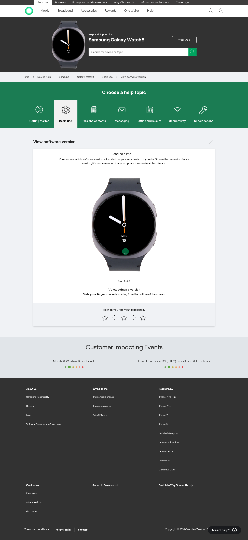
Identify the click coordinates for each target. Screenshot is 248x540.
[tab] (39, 114)
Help (150, 10)
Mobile (44, 10)
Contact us (32, 485)
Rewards (110, 10)
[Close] (211, 141)
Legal (28, 415)
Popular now (166, 388)
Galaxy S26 (164, 460)
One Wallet (131, 10)
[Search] (192, 52)
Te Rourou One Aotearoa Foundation (43, 424)
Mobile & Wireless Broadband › (74, 361)
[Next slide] (140, 281)
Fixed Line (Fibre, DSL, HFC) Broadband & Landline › (174, 361)
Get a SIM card (99, 415)
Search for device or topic (107, 52)
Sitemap (83, 529)
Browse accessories (101, 406)
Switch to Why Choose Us (173, 485)
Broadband (65, 10)
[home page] (29, 11)
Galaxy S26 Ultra (167, 469)
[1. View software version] (124, 224)
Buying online (100, 388)
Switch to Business (102, 485)
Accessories (89, 10)
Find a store (31, 511)
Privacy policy (63, 529)
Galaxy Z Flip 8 (166, 451)
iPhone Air (164, 424)
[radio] (105, 317)
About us (31, 388)
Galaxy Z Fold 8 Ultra (169, 442)
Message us (31, 493)
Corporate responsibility (37, 396)
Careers (30, 406)
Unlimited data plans (168, 433)
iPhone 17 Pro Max (167, 396)
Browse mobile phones (103, 396)
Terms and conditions (36, 529)
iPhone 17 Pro (165, 406)
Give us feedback (34, 502)
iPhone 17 (163, 415)
